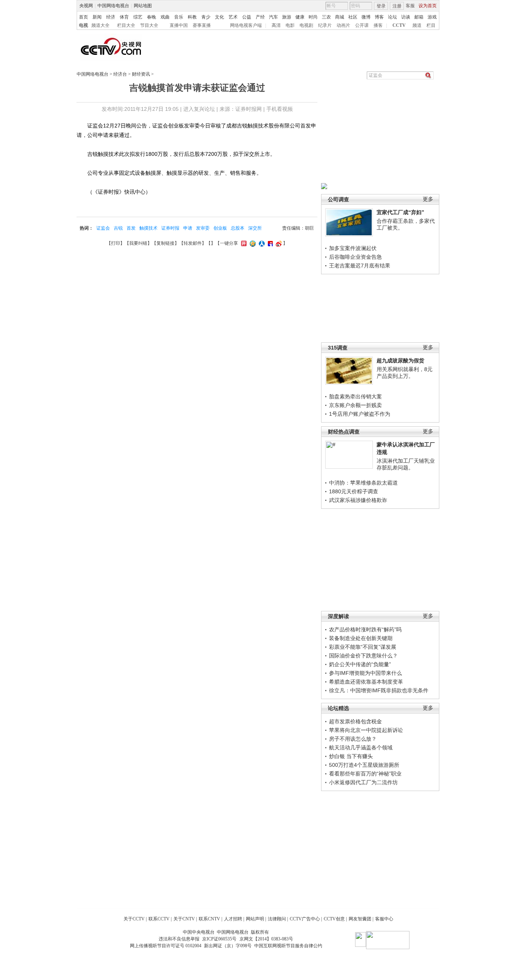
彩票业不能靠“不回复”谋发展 (362, 647)
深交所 (255, 228)
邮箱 (418, 17)
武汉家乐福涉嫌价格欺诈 (358, 500)
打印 (115, 243)
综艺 (137, 17)
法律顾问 (277, 919)
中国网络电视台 (113, 5)
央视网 (86, 5)
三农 (326, 17)
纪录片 (325, 25)
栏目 (431, 25)
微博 (366, 17)
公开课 (362, 25)
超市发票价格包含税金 (355, 721)
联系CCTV (159, 919)
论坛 (392, 17)
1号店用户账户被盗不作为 (359, 414)
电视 (83, 25)
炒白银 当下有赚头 (351, 756)
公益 (246, 17)
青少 (205, 17)
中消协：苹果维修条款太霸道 (363, 483)
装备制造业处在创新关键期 (360, 638)
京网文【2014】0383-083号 (266, 939)
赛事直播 (202, 25)
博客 (379, 17)
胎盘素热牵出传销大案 (355, 396)
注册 (397, 6)
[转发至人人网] (261, 243)
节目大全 (149, 25)
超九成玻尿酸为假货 (400, 360)
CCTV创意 (334, 919)
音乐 (178, 17)
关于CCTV (134, 919)
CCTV (399, 25)
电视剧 (306, 25)
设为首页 (428, 5)
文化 (219, 17)
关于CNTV (184, 919)
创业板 (220, 228)
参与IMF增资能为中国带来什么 (365, 673)
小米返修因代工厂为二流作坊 (363, 782)
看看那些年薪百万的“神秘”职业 (365, 774)
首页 (83, 17)
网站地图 (143, 5)
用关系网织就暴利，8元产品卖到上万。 (405, 372)
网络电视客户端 (246, 25)
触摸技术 (148, 228)
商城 (339, 17)
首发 (131, 228)
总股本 (237, 228)
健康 (299, 17)
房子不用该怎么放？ (353, 739)
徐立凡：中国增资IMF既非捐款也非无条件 (378, 690)
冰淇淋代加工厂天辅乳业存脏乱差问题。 (406, 464)
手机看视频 (279, 109)
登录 (381, 6)
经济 (110, 17)
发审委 (203, 228)
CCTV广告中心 (305, 919)
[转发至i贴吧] (269, 243)
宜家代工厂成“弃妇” (400, 212)
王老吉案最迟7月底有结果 (359, 266)
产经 (260, 17)
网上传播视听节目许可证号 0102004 (165, 945)
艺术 (233, 17)
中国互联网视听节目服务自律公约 (288, 945)
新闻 (97, 17)
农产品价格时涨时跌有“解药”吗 (365, 629)
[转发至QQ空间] (252, 243)
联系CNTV (209, 919)
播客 (378, 25)
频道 (417, 25)
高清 (276, 25)
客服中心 (384, 919)
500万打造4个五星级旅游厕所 (364, 765)
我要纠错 (138, 243)
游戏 (432, 17)
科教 (192, 17)
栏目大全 (126, 25)
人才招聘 (233, 919)
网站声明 (255, 919)
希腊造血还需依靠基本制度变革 (366, 682)
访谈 (405, 17)
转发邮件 (193, 243)
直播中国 (179, 25)
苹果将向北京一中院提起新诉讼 (366, 730)
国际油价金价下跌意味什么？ (363, 656)
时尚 (313, 17)
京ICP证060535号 (219, 939)
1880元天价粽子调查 (353, 491)
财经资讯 (141, 74)
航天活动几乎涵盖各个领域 (360, 747)
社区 (352, 17)
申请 (187, 228)
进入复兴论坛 (199, 109)
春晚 (151, 17)
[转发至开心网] (243, 243)
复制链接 (165, 243)
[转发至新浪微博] (278, 243)
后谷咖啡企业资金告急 (355, 257)
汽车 (273, 17)
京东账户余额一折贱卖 (355, 405)
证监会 (103, 228)
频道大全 (100, 25)
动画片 (343, 25)
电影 (290, 25)
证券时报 (170, 228)
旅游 (286, 17)
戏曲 (165, 17)
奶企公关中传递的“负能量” (360, 664)
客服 (410, 5)
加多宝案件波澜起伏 (353, 248)
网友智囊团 (360, 919)
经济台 (120, 74)
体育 (124, 17)
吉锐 (118, 228)
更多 (428, 199)
